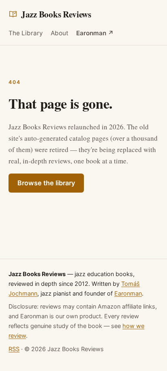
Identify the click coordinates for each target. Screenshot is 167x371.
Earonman (128, 293)
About (60, 33)
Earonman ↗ (95, 33)
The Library (26, 33)
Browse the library (46, 183)
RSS (14, 348)
